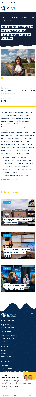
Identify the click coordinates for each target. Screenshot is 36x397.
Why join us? (5, 353)
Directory (3, 350)
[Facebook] (9, 2)
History (3, 341)
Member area (32, 2)
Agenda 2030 (5, 365)
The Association (6, 331)
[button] (3, 2)
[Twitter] (14, 2)
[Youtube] (11, 2)
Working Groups (6, 356)
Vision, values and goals (8, 335)
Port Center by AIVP (7, 368)
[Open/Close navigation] (32, 8)
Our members (5, 346)
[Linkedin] (17, 2)
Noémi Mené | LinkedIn (9, 179)
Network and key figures (8, 338)
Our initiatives (5, 361)
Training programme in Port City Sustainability (14, 371)
